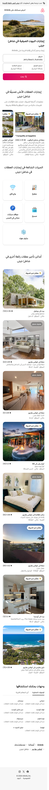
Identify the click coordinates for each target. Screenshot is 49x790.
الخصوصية (26, 778)
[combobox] (23, 59)
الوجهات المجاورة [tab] (38, 692)
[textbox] (34, 68)
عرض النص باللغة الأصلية (11, 3)
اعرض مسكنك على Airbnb (14, 10)
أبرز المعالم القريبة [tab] (22, 692)
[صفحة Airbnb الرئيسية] (42, 10)
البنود (19, 778)
